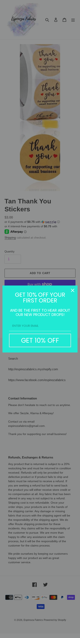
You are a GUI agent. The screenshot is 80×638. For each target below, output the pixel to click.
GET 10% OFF (40, 340)
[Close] (73, 290)
